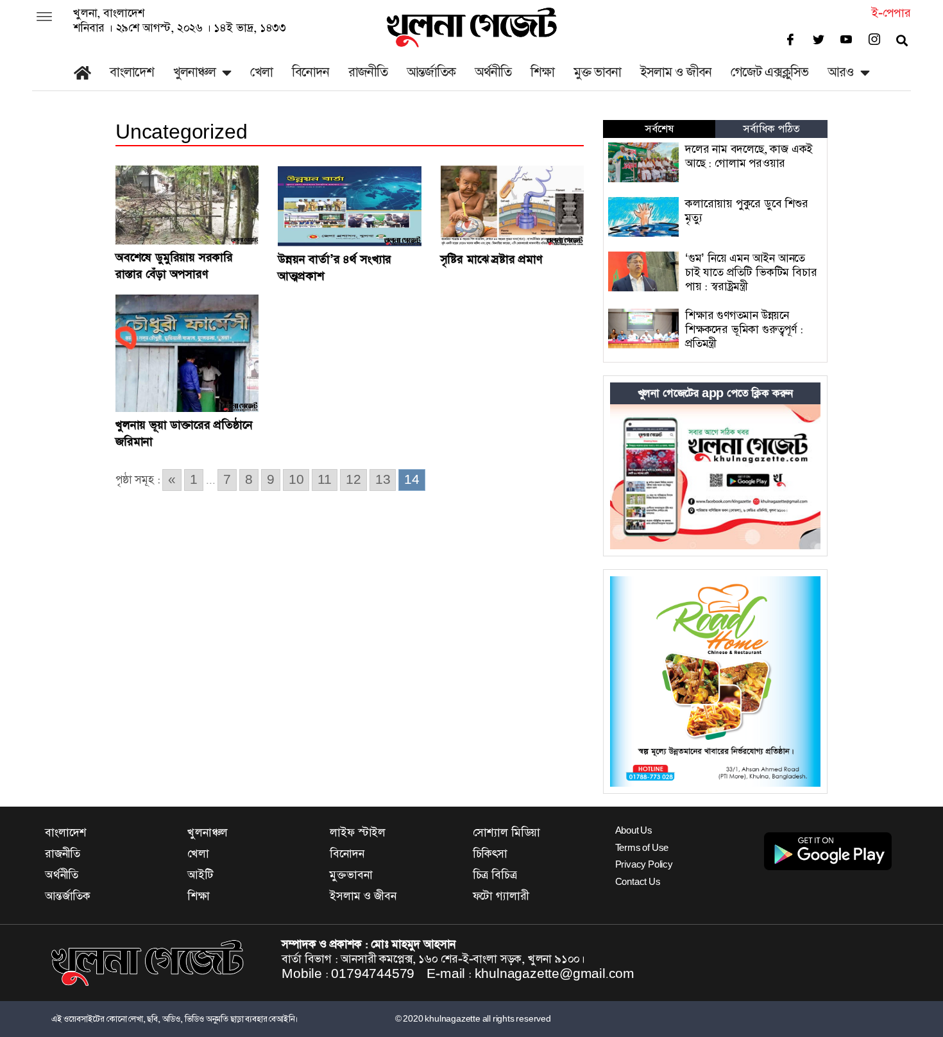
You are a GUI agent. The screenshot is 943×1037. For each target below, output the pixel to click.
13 (383, 480)
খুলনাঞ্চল (194, 72)
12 (353, 480)
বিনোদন (310, 72)
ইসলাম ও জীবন (675, 72)
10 (296, 480)
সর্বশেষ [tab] (659, 129)
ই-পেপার (891, 13)
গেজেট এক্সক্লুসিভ (769, 72)
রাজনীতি (367, 72)
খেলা (261, 72)
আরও (841, 72)
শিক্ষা (542, 72)
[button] (44, 18)
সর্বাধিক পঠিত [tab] (771, 129)
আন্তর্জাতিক (431, 72)
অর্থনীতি (493, 72)
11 (325, 480)
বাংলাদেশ (132, 72)
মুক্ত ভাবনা (597, 72)
